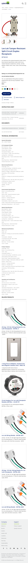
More (3, 83)
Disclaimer (4, 556)
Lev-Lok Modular (4, 9)
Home (3, 7)
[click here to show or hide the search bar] (23, 3)
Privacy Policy (20, 554)
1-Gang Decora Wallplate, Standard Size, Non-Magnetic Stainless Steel (13, 364)
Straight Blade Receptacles (19, 7)
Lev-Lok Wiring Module (13, 435)
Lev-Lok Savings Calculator (8, 76)
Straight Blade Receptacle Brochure (10, 128)
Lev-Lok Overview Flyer (7, 131)
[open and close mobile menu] (25, 3)
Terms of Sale (14, 554)
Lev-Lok (10, 9)
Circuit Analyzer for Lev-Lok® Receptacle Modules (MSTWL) (14, 401)
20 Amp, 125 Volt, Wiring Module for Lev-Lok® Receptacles (14, 328)
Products (6, 7)
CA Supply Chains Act (11, 556)
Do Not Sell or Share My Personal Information (10, 553)
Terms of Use (8, 554)
